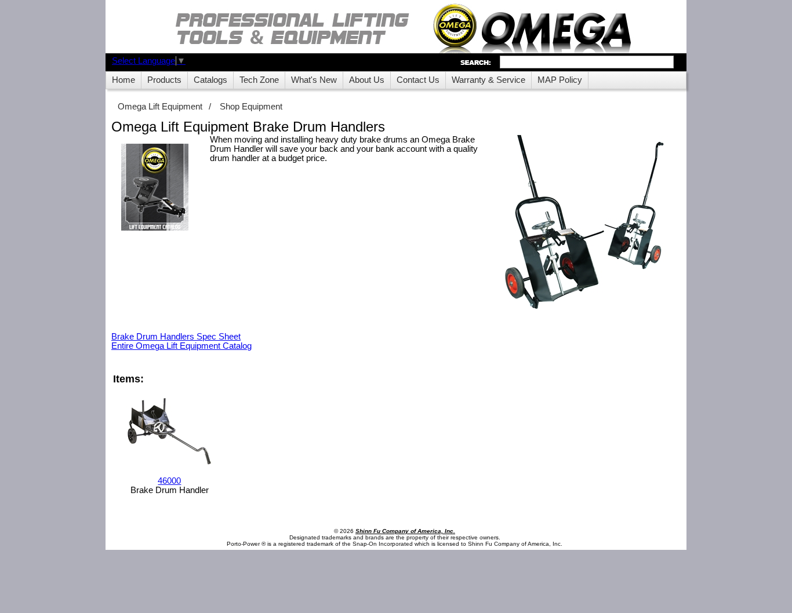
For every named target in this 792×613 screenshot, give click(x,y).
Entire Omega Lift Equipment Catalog (181, 346)
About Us (366, 80)
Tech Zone (259, 80)
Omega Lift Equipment (160, 106)
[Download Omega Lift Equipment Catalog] (154, 188)
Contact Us (418, 80)
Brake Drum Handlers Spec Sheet (176, 336)
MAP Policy (559, 80)
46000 (169, 481)
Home (123, 80)
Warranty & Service (488, 80)
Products (164, 80)
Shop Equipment (251, 106)
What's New (314, 80)
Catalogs (210, 80)
